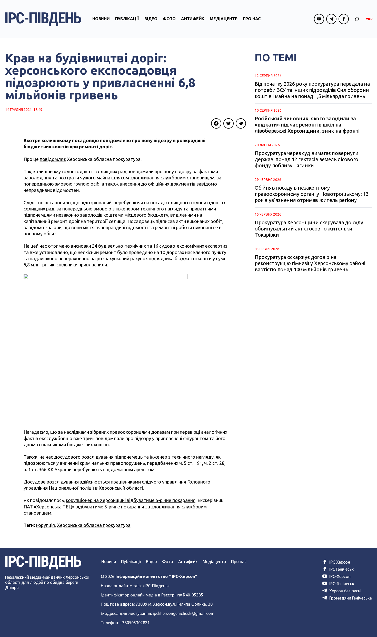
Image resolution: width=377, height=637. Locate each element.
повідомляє (53, 159)
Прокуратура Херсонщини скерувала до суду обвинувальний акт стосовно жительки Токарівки (309, 228)
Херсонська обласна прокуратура (94, 525)
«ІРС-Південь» (156, 585)
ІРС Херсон (339, 562)
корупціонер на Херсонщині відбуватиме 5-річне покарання (130, 500)
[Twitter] (228, 123)
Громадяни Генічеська (350, 598)
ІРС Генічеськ (341, 569)
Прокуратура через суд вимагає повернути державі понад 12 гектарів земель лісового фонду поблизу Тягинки (306, 159)
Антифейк (192, 18)
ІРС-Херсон (339, 576)
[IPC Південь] (43, 19)
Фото (169, 18)
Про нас (252, 18)
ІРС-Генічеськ (341, 583)
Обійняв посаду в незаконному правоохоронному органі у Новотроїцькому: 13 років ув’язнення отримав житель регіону (311, 194)
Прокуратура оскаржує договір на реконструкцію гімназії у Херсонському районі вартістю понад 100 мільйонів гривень (310, 263)
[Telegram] (241, 123)
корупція (45, 525)
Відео (150, 18)
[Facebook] (216, 123)
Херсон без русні (344, 590)
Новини (101, 18)
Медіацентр (223, 18)
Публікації (127, 18)
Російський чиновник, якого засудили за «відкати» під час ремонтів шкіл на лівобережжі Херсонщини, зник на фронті (307, 124)
